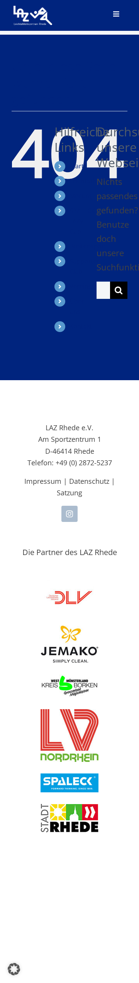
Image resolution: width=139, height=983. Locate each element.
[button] (14, 969)
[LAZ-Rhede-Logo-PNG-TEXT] (33, 10)
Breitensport (88, 246)
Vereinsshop (88, 286)
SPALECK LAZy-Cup (82, 221)
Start (77, 166)
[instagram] (69, 514)
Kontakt (81, 326)
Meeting (81, 195)
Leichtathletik (89, 181)
